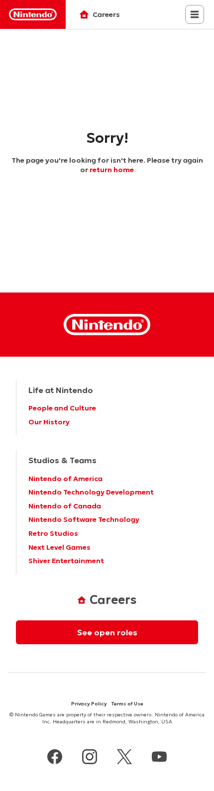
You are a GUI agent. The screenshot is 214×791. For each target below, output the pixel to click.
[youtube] (159, 758)
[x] (124, 758)
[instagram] (89, 758)
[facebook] (54, 758)
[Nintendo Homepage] (107, 325)
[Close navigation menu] (194, 14)
